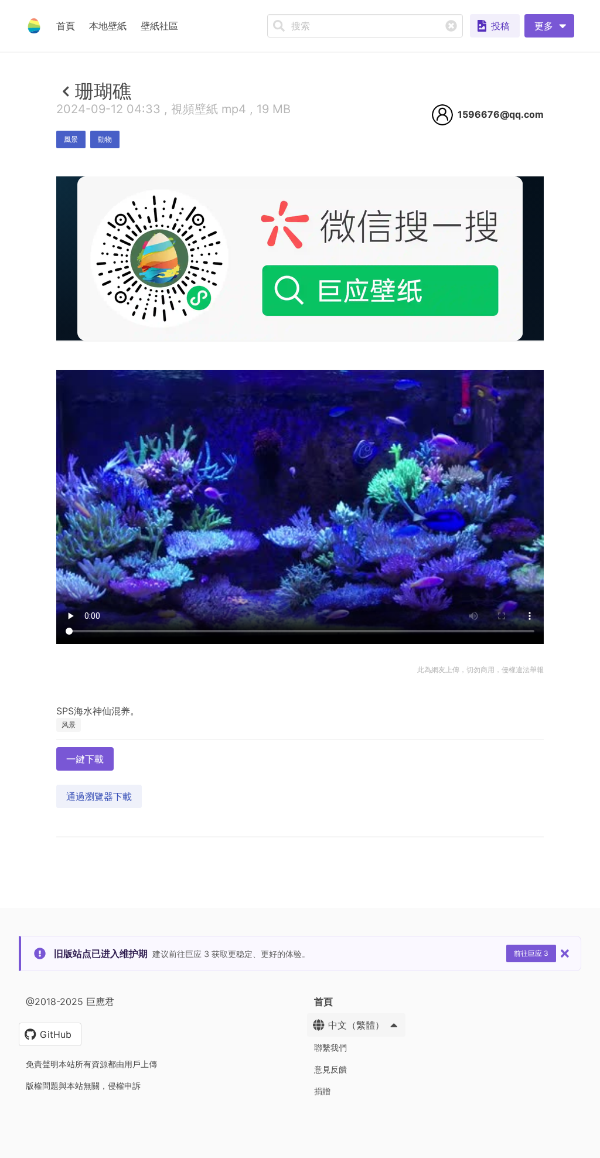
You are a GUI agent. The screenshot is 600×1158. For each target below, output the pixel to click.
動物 (105, 139)
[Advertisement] (300, 426)
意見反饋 (330, 1069)
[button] (549, 26)
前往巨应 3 (531, 953)
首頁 (65, 26)
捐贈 (322, 1091)
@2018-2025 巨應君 (70, 1001)
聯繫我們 (330, 1048)
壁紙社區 (159, 26)
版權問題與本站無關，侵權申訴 (83, 1086)
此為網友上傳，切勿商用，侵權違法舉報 (480, 669)
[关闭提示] (565, 953)
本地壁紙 (108, 26)
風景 (71, 139)
